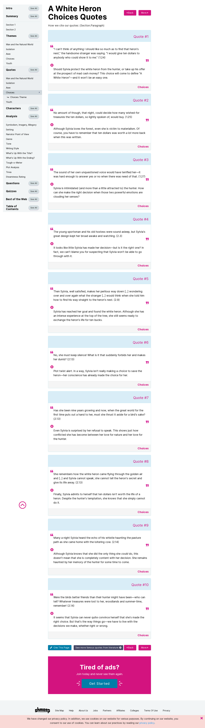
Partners (107, 710)
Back (131, 12)
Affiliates (120, 710)
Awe (8, 53)
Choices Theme (18, 97)
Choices (10, 58)
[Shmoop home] (42, 710)
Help (71, 710)
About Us (83, 710)
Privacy (166, 710)
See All (33, 8)
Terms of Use (151, 710)
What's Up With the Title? (19, 153)
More (144, 12)
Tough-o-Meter (14, 162)
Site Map (59, 710)
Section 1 (10, 24)
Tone (8, 143)
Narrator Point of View (17, 134)
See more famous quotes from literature (97, 647)
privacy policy (146, 722)
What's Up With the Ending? (20, 157)
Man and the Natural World (19, 44)
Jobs (95, 710)
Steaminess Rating (15, 176)
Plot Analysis (12, 167)
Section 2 (11, 29)
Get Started (99, 683)
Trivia (8, 172)
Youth (9, 63)
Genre (9, 139)
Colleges (134, 710)
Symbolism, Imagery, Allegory (21, 124)
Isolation (10, 49)
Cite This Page (60, 647)
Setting (10, 129)
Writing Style (12, 148)
